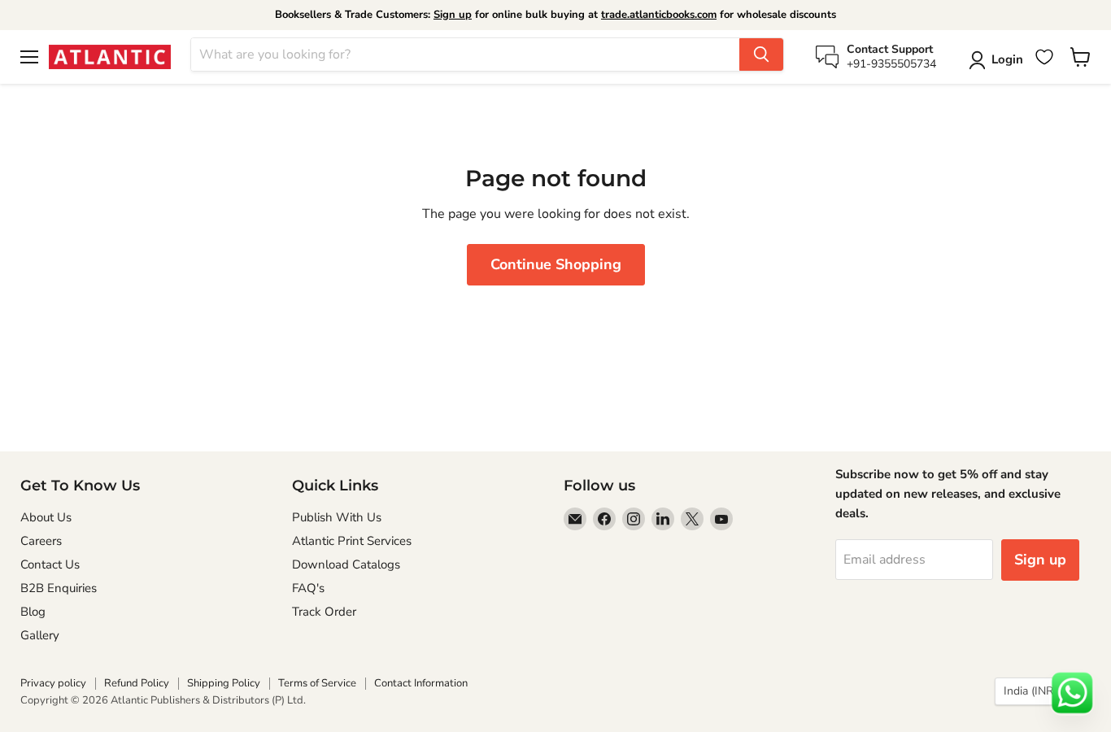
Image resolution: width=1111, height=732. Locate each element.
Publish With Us (336, 517)
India (1035, 691)
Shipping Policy (223, 683)
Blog (33, 611)
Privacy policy (53, 683)
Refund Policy (136, 683)
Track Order (324, 611)
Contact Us (50, 564)
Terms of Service (317, 683)
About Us (46, 517)
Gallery (39, 635)
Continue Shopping (555, 264)
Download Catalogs (346, 564)
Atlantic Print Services (352, 541)
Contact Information (421, 683)
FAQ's (308, 588)
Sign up (453, 14)
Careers (41, 541)
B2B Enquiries (58, 588)
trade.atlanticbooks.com (659, 14)
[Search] (761, 54)
